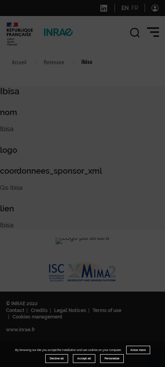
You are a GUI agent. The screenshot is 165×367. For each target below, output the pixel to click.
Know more (138, 350)
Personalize (112, 358)
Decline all (57, 358)
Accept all (84, 358)
